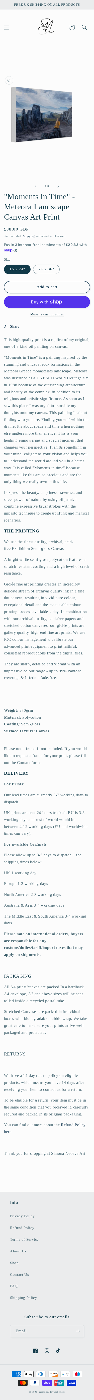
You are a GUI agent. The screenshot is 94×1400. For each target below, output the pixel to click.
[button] (6, 27)
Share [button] (15, 326)
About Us (18, 1251)
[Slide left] (35, 186)
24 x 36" (46, 269)
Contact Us (19, 1275)
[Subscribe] (78, 1331)
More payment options (47, 314)
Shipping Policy (23, 1298)
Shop (14, 1263)
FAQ (14, 1286)
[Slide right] (58, 186)
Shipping (29, 236)
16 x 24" (17, 269)
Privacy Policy (22, 1216)
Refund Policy (22, 1228)
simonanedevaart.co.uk (52, 1392)
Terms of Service (24, 1239)
